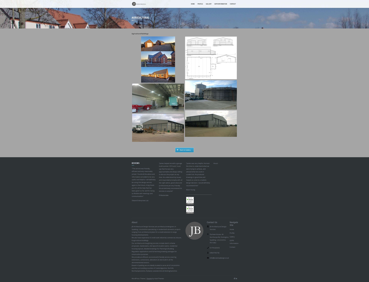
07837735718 (214, 253)
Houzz (215, 163)
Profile (200, 4)
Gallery (209, 4)
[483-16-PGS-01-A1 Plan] (211, 57)
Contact (233, 4)
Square (149, 278)
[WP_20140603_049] (158, 128)
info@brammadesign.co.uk (219, 258)
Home (193, 4)
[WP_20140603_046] (211, 123)
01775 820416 (215, 248)
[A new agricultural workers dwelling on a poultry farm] (158, 59)
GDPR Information (220, 4)
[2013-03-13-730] (158, 98)
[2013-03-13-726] (211, 94)
